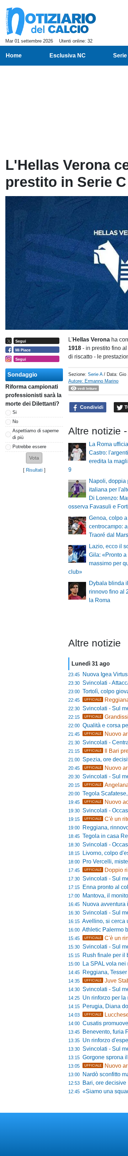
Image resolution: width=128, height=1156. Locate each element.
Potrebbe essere (29, 446)
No (15, 421)
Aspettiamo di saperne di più (35, 434)
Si (14, 412)
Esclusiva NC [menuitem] (67, 55)
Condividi (91, 407)
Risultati (34, 470)
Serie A (95, 374)
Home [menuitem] (14, 55)
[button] (34, 457)
